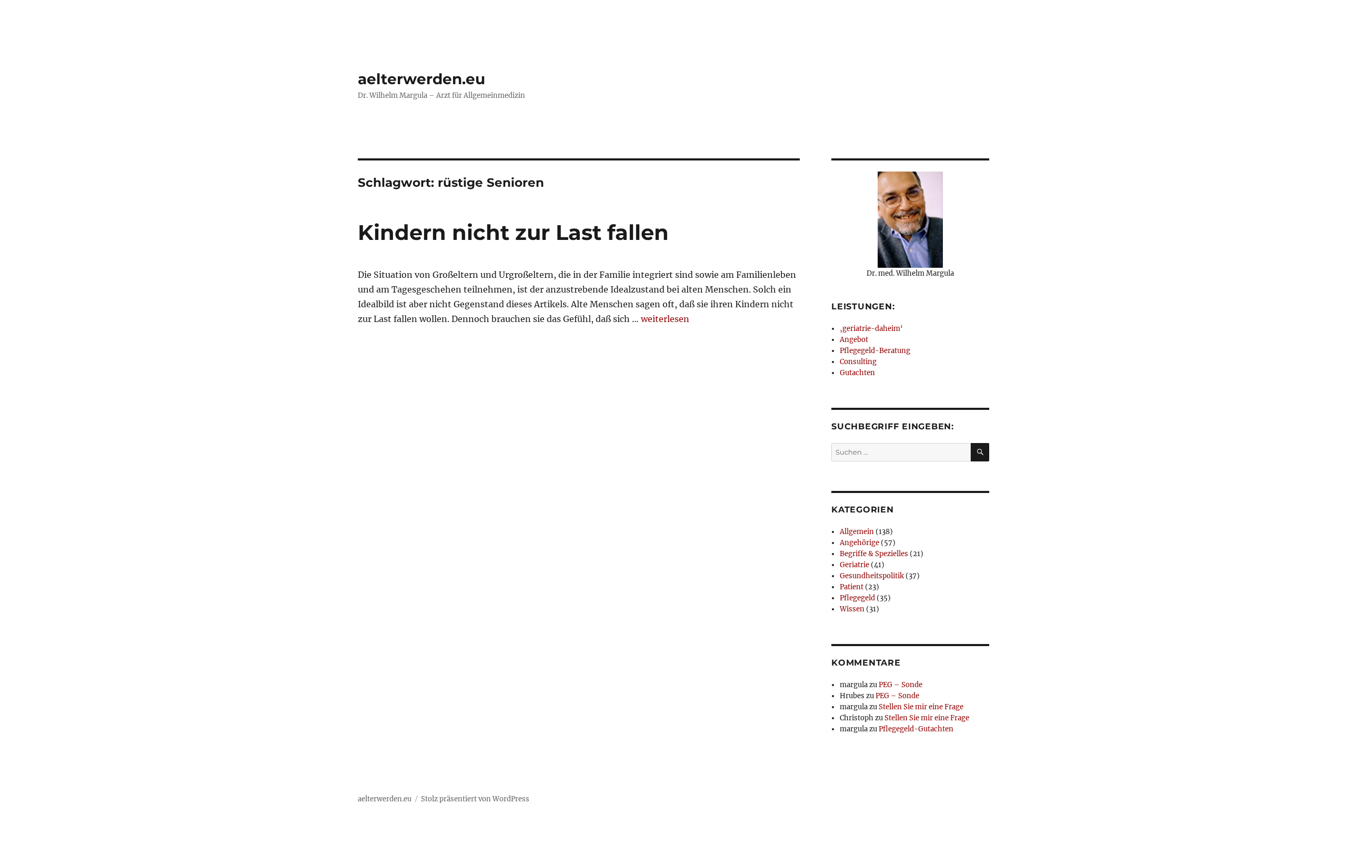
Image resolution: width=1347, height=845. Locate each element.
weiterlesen (665, 319)
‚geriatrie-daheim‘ (871, 328)
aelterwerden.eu (421, 79)
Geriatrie (854, 564)
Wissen (852, 609)
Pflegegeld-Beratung (875, 350)
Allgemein (857, 531)
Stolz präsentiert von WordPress (475, 798)
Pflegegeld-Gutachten (916, 729)
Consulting (858, 361)
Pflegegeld (857, 597)
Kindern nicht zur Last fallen (513, 232)
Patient (851, 586)
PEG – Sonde (900, 684)
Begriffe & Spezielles (874, 553)
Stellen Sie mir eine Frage (921, 706)
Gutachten (857, 372)
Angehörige (859, 542)
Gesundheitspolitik (872, 575)
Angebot (854, 339)
